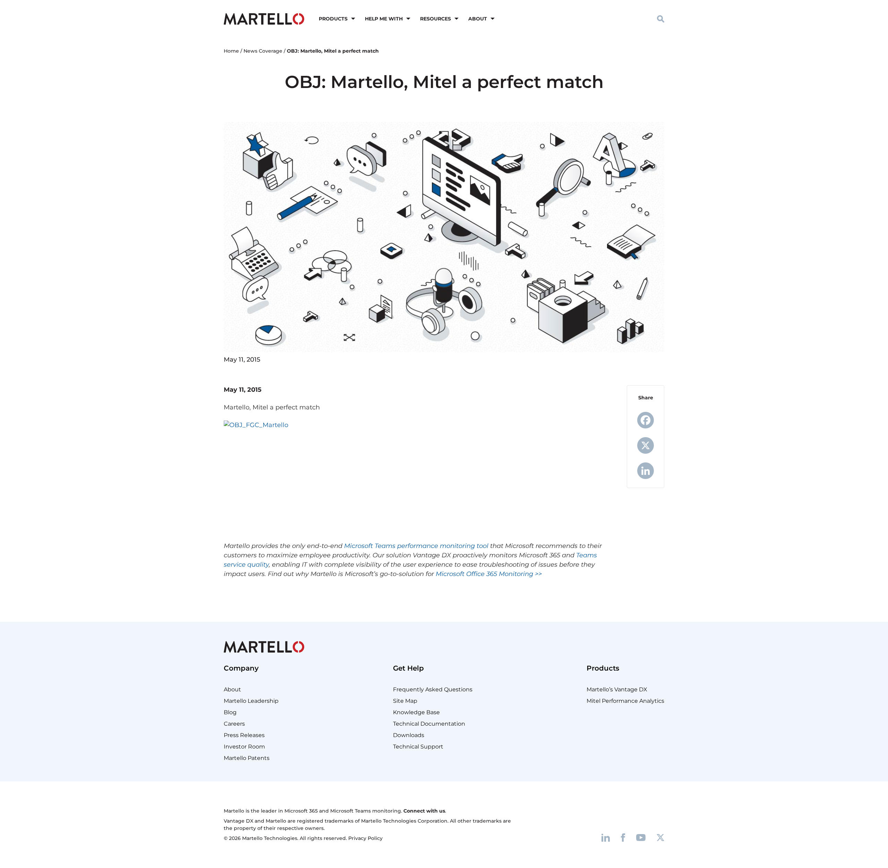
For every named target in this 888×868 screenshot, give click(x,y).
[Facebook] (645, 420)
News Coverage (263, 51)
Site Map (405, 701)
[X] (645, 445)
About (477, 19)
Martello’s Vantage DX (617, 689)
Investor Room (244, 746)
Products (333, 19)
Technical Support (418, 746)
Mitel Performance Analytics (625, 701)
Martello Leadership (251, 701)
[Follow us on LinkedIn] (605, 837)
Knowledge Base (416, 712)
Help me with (384, 19)
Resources (435, 19)
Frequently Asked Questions (432, 689)
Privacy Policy (365, 838)
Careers (234, 723)
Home (231, 51)
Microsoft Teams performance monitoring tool (416, 546)
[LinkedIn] (645, 470)
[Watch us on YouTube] (641, 837)
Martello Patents (247, 758)
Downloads (408, 735)
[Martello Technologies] (264, 18)
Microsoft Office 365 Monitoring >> (489, 574)
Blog (230, 712)
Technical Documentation (429, 723)
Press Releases (244, 735)
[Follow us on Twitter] (660, 837)
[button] (660, 18)
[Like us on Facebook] (623, 837)
